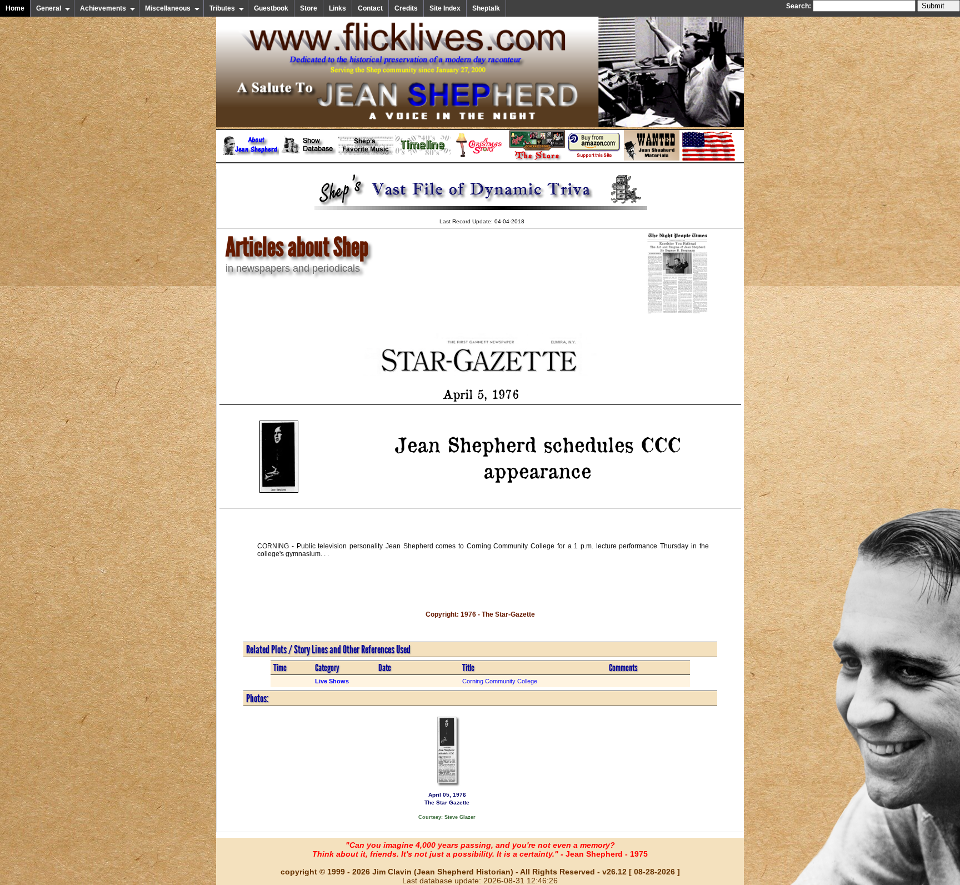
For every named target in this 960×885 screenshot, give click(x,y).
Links (337, 8)
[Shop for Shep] (537, 158)
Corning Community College (499, 681)
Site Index (445, 8)
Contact (370, 8)
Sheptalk (486, 8)
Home (15, 8)
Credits (406, 8)
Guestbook (271, 8)
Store (308, 8)
